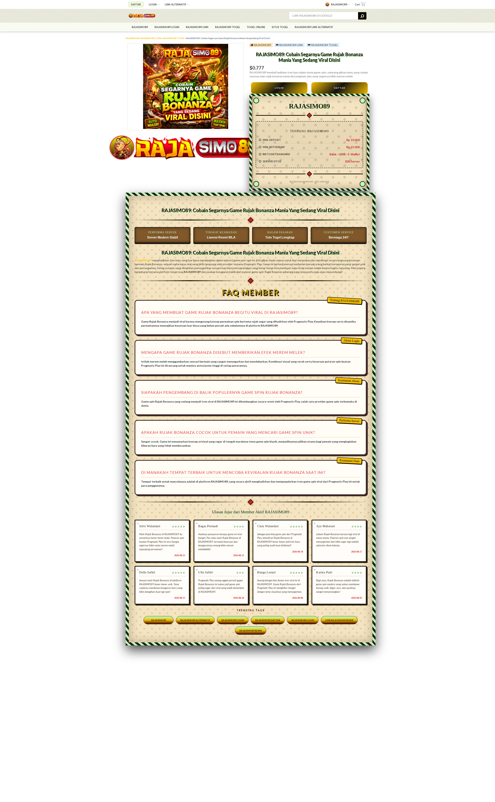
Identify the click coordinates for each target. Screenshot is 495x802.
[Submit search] (362, 16)
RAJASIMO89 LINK (197, 27)
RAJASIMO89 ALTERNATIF (195, 620)
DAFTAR (136, 4)
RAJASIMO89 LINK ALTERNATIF (314, 27)
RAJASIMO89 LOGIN (166, 27)
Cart (357, 4)
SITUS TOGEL (280, 27)
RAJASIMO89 (339, 4)
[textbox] (324, 16)
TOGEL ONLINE (256, 27)
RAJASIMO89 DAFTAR (267, 620)
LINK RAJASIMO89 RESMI (339, 620)
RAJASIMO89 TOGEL (227, 27)
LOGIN (153, 4)
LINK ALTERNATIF (175, 4)
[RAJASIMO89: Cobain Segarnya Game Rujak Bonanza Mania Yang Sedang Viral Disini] (149, 16)
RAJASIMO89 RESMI (250, 630)
